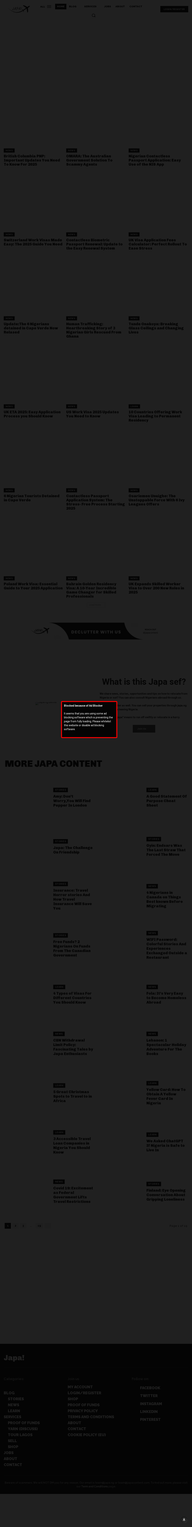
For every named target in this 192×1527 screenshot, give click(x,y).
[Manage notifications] (184, 1520)
